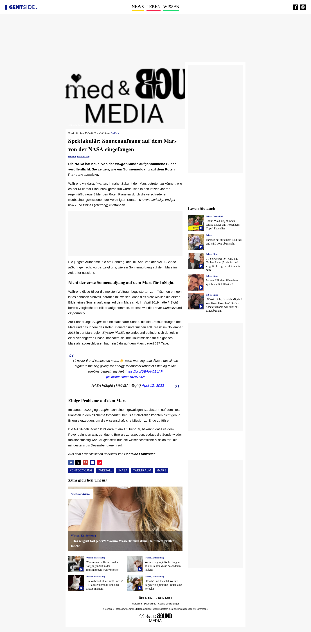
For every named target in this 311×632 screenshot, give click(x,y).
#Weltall (105, 470)
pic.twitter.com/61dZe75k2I (125, 377)
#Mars (161, 470)
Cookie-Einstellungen (168, 604)
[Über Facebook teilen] (71, 462)
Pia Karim (115, 133)
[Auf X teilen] (78, 462)
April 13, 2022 (153, 385)
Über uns (146, 598)
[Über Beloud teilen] (99, 462)
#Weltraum (142, 470)
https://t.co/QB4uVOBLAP (144, 371)
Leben (154, 6)
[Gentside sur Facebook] (295, 7)
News (138, 6)
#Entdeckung (81, 470)
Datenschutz (150, 604)
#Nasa (122, 470)
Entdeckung (83, 156)
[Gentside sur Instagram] (303, 7)
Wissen (171, 6)
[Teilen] (85, 462)
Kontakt (165, 598)
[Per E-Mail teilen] (92, 462)
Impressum (137, 604)
